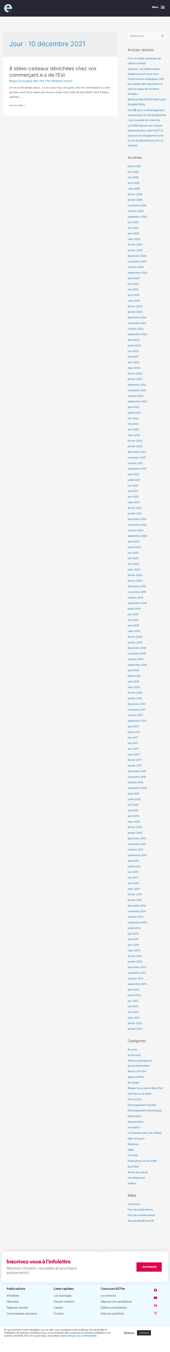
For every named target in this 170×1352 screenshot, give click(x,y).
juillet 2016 (134, 799)
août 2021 (133, 474)
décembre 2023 (137, 317)
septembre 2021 (137, 468)
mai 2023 (133, 356)
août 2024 (134, 278)
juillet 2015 (134, 866)
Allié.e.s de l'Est (137, 1071)
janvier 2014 (135, 961)
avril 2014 (133, 944)
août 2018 (133, 670)
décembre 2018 (137, 647)
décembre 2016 (137, 771)
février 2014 (135, 956)
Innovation (134, 1127)
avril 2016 (133, 816)
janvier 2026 (135, 199)
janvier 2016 (135, 832)
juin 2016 (133, 804)
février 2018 (135, 692)
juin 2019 (133, 614)
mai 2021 (133, 491)
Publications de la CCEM (142, 1160)
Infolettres (13, 1295)
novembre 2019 (137, 592)
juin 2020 (133, 552)
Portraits (133, 1155)
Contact (59, 1313)
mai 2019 (133, 620)
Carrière (58, 1307)
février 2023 (135, 373)
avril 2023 (133, 362)
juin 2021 (133, 485)
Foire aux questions (112, 1313)
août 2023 (134, 339)
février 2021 (135, 508)
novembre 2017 (137, 709)
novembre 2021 (137, 457)
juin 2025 (133, 222)
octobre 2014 (135, 916)
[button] (158, 7)
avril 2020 (133, 563)
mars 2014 (134, 950)
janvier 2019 (135, 642)
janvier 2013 (135, 1028)
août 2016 (133, 793)
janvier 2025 (135, 250)
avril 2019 (133, 625)
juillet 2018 (134, 675)
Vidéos (132, 1183)
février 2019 (135, 636)
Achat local (134, 1055)
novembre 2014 (137, 911)
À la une (132, 1049)
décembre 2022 (137, 384)
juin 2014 (133, 933)
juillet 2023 (134, 345)
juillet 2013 (134, 995)
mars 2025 (134, 239)
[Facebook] (156, 1290)
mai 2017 (133, 743)
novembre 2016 (137, 776)
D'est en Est (135, 1099)
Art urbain (133, 1082)
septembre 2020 (137, 535)
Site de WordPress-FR (141, 1220)
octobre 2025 (135, 211)
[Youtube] (156, 1298)
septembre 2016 (137, 788)
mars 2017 (134, 754)
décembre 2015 (137, 838)
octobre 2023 (136, 328)
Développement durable (142, 1105)
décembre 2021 (137, 451)
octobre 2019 (135, 597)
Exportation (134, 1116)
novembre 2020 (137, 524)
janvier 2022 (135, 446)
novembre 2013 (137, 972)
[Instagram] (156, 1313)
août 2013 (133, 989)
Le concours (108, 1295)
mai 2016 (133, 810)
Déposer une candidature (116, 1301)
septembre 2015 (137, 855)
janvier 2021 (135, 513)
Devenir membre (64, 1301)
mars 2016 (134, 821)
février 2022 (135, 440)
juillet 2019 (134, 608)
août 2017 (133, 726)
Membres (133, 1144)
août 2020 (133, 541)
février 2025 (135, 244)
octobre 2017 (135, 715)
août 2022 (133, 407)
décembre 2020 (137, 519)
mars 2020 (134, 569)
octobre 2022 (135, 396)
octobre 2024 (136, 267)
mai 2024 (133, 289)
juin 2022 (133, 418)
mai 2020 (133, 558)
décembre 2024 (137, 255)
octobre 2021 (135, 463)
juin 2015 (133, 872)
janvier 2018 (135, 698)
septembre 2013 (137, 984)
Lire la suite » (17, 105)
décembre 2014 (137, 905)
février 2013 (135, 1023)
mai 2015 (133, 877)
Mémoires (13, 1301)
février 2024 (135, 306)
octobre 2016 (135, 782)
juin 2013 (133, 1000)
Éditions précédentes (114, 1307)
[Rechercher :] (147, 36)
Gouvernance (135, 1121)
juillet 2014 (134, 928)
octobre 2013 (135, 978)
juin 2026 (133, 171)
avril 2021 (133, 496)
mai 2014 (133, 939)
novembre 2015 (137, 844)
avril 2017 (133, 748)
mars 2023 (134, 367)
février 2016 (135, 827)
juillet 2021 (134, 479)
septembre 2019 (137, 603)
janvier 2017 (135, 765)
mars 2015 (134, 888)
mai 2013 (133, 1006)
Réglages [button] (129, 1332)
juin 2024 (133, 283)
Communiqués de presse (22, 1313)
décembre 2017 (137, 704)
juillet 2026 (134, 166)
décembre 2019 (137, 586)
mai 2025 (133, 227)
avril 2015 (133, 883)
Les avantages (63, 1295)
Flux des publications (140, 1209)
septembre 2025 (137, 216)
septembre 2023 (137, 334)
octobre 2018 (135, 659)
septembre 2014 (137, 922)
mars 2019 (134, 631)
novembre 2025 (137, 205)
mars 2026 (134, 188)
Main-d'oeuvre (136, 1138)
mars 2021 (134, 502)
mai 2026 (133, 177)
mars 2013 (134, 1017)
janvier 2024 (135, 311)
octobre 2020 (135, 530)
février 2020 (135, 575)
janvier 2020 (135, 580)
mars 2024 (134, 300)
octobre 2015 (135, 849)
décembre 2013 (137, 967)
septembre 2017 (137, 720)
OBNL (131, 1149)
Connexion (134, 1204)
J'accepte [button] (144, 1332)
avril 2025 (133, 233)
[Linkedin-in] (156, 1306)
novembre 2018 (137, 653)
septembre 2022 (137, 401)
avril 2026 (133, 183)
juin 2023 (133, 351)
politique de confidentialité (81, 1335)
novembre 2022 (137, 390)
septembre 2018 (137, 664)
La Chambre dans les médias (144, 1132)
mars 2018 (134, 687)
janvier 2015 (135, 900)
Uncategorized (136, 1177)
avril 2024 (133, 295)
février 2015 (135, 894)
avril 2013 (133, 1012)
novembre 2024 (137, 261)
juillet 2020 (134, 547)
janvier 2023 (135, 379)
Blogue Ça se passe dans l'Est (26, 80)
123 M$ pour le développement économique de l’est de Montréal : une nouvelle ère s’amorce (147, 115)
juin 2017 (133, 737)
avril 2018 (133, 681)
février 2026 (135, 194)
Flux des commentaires (141, 1215)
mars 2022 (134, 435)
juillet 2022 (134, 412)
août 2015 (133, 860)
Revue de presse (138, 1172)
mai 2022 (133, 423)
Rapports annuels (17, 1307)
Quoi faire (133, 1166)
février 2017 (135, 759)
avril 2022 (133, 429)
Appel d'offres (136, 1076)
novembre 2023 (137, 323)
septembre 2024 (137, 272)
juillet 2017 (134, 732)
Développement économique (145, 1110)
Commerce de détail (139, 1093)
